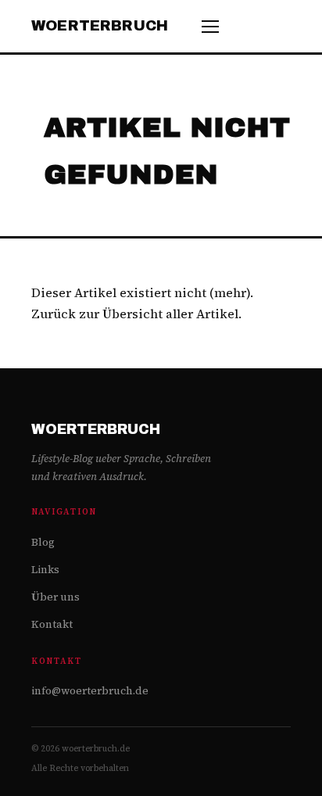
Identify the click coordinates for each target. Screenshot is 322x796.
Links (45, 569)
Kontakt (52, 624)
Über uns (55, 597)
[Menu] (210, 26)
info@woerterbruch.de (89, 690)
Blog (43, 542)
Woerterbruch (99, 26)
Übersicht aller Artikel (170, 313)
